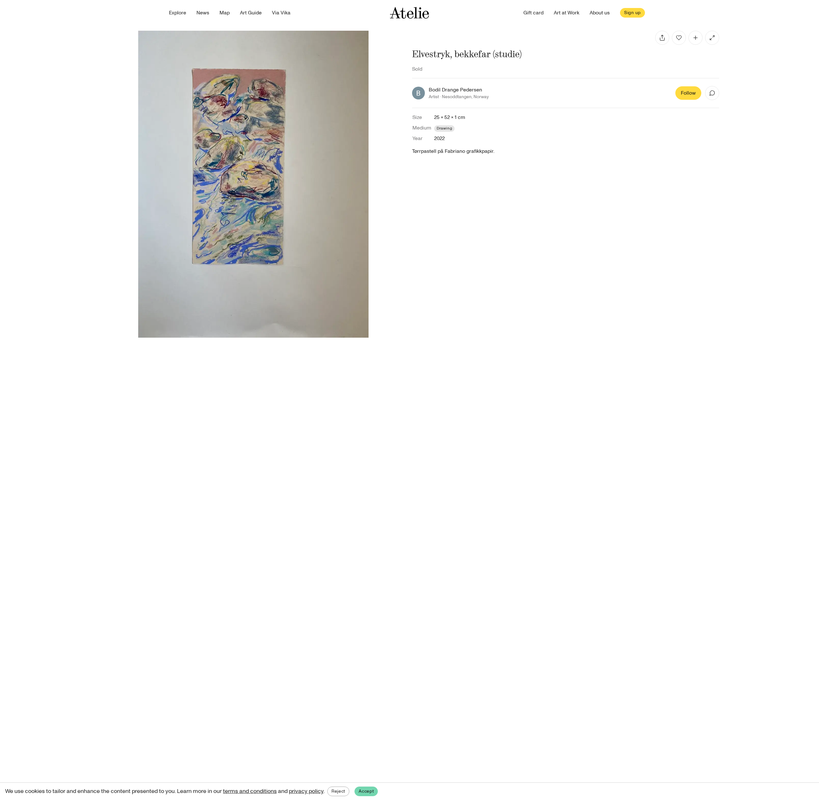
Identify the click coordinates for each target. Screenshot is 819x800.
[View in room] (712, 38)
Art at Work (566, 12)
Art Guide (251, 12)
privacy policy (306, 791)
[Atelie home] (409, 12)
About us (600, 12)
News (202, 12)
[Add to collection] (695, 38)
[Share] (662, 38)
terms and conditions (250, 791)
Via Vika (281, 12)
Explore (177, 12)
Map (224, 12)
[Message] (712, 93)
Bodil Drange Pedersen (455, 89)
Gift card (533, 12)
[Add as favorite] (679, 38)
